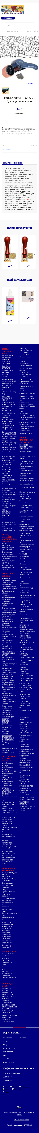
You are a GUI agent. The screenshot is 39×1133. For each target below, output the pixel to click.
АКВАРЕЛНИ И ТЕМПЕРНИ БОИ (8, 425)
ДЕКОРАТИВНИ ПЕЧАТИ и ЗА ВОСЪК (25, 782)
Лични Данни (8, 1062)
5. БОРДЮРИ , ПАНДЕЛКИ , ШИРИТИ (25, 669)
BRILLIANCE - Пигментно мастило (9, 831)
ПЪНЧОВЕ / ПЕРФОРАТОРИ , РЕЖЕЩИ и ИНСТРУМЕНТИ (26, 730)
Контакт (6, 1055)
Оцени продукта (6, 149)
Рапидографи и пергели (25, 557)
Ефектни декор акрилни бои (7, 463)
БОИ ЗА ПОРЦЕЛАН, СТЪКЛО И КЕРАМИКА (6, 513)
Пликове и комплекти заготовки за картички (9, 798)
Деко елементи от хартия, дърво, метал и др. (27, 620)
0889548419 (9, 18)
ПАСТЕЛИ (23, 476)
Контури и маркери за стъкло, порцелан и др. (9, 524)
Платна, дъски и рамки (25, 358)
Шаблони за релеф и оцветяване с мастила (27, 714)
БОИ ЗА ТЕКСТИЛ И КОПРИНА (9, 481)
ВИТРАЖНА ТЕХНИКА (6, 733)
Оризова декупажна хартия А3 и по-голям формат (9, 582)
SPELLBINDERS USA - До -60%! (26, 637)
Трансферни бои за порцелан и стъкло (8, 529)
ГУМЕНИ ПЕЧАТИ (26, 786)
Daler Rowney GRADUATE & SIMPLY (7, 398)
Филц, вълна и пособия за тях (7, 707)
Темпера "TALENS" (9, 449)
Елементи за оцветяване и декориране (6, 936)
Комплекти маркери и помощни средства (27, 516)
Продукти (5, 971)
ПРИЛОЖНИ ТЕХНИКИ (7, 575)
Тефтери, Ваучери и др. (9, 978)
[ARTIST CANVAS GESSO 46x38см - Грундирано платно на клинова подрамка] (27, 297)
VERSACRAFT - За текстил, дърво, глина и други (8, 819)
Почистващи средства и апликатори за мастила (27, 808)
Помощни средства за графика (27, 457)
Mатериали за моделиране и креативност (7, 930)
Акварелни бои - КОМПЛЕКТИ (8, 429)
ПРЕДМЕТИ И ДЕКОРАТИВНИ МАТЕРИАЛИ (7, 676)
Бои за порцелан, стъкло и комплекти (9, 519)
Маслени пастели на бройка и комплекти (27, 479)
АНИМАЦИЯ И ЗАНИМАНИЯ (8, 869)
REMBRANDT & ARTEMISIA (8, 371)
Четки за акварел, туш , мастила (8, 548)
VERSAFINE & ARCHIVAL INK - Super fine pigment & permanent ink (9, 846)
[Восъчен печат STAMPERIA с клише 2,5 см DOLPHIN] (10, 249)
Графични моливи (26, 451)
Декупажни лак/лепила (7, 604)
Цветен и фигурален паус (27, 578)
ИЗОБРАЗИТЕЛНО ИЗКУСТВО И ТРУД (9, 995)
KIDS (4, 969)
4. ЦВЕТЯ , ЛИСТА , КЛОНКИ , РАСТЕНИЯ (27, 662)
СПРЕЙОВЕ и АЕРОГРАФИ (7, 476)
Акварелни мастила (9, 447)
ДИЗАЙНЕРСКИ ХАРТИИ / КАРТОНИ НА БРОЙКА (8, 776)
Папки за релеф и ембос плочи (26, 723)
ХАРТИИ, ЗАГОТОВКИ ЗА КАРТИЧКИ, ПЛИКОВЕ (8, 791)
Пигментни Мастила (9, 857)
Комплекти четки (8, 565)
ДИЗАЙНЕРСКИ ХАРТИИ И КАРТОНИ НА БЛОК (9, 769)
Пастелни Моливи (26, 473)
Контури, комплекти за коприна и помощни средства (9, 490)
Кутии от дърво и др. (9, 680)
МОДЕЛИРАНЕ (7, 634)
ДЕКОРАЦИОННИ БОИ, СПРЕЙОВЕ (8, 457)
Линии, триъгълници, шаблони (24, 563)
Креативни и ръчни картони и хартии (26, 568)
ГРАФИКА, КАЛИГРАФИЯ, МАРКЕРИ (26, 440)
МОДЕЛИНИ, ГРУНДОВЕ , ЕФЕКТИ (6, 471)
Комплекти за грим (8, 920)
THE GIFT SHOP (9, 951)
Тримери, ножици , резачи (26, 736)
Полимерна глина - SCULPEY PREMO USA (8, 659)
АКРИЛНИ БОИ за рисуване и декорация (8, 415)
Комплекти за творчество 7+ (7, 946)
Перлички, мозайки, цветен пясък (27, 605)
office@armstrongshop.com (13, 1073)
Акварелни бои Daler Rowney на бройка (9, 437)
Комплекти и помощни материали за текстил (9, 505)
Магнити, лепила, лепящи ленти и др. (27, 587)
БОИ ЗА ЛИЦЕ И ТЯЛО (8, 910)
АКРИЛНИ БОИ (7, 383)
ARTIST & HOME (8, 954)
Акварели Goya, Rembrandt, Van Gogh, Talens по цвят (9, 443)
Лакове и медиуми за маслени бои (27, 418)
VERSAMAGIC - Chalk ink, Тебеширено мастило (9, 825)
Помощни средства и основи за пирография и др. (9, 750)
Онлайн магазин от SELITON (19, 1125)
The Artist (5, 956)
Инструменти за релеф (25, 718)
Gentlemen (5, 967)
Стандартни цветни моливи (26, 467)
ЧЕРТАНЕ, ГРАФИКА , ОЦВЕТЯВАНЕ (7, 1000)
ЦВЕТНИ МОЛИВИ (26, 464)
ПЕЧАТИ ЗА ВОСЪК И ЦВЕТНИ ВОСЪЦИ (27, 798)
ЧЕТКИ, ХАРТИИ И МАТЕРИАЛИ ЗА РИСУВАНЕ (9, 538)
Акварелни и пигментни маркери (27, 525)
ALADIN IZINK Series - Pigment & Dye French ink (8, 853)
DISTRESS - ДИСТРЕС (6, 839)
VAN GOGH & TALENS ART (7, 376)
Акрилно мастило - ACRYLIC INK (8, 420)
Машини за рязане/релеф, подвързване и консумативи (27, 631)
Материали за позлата (6, 728)
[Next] (34, 253)
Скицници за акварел (27, 393)
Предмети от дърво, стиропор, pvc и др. (9, 684)
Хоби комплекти (7, 883)
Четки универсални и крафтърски (9, 557)
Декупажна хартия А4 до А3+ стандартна (8, 593)
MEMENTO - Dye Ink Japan (9, 814)
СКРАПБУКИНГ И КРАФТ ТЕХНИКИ (18, 31)
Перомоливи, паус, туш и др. (8, 568)
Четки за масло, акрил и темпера (7, 553)
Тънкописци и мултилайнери (25, 502)
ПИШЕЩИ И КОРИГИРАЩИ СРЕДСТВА (7, 1011)
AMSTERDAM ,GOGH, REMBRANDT (7, 409)
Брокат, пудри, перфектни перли (26, 601)
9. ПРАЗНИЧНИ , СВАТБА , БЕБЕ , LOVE (26, 690)
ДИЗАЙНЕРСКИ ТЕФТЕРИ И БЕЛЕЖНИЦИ (8, 784)
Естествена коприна (9, 494)
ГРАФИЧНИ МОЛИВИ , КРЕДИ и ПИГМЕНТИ (27, 447)
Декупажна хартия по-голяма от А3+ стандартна (8, 599)
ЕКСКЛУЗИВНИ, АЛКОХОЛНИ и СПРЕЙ (8, 862)
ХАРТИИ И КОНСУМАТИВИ (8, 1020)
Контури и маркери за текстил (9, 500)
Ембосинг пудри (25, 710)
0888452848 (7, 1080)
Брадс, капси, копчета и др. (24, 591)
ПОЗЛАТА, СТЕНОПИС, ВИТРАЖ (6, 721)
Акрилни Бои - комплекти (7, 386)
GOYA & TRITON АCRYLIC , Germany (9, 403)
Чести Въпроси (9, 1048)
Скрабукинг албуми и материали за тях (27, 596)
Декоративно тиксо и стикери (27, 610)
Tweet (30, 83)
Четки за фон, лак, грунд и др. (8, 562)
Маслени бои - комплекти (7, 358)
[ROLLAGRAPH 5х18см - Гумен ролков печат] (19, 57)
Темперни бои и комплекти (7, 453)
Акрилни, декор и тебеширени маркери (27, 529)
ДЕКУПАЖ (6, 578)
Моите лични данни (21, 1120)
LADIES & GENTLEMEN (7, 961)
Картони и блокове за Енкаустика (9, 631)
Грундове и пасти (26, 433)
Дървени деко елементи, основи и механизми (9, 695)
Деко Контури (7, 467)
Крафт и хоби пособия (24, 741)
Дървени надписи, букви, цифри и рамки (8, 689)
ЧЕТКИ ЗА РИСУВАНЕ (6, 545)
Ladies (4, 964)
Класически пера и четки (26, 541)
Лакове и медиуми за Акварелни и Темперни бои (27, 428)
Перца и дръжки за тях (26, 536)
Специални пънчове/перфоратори (27, 754)
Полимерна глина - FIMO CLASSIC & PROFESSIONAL (8, 647)
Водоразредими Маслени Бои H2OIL (9, 380)
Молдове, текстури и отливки (9, 665)
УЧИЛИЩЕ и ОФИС (7, 985)
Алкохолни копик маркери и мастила (26, 506)
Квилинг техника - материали (8, 906)
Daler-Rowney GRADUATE (6, 367)
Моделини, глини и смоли (9, 637)
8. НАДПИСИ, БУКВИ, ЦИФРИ (26, 684)
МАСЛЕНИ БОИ (7, 355)
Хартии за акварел (26, 379)
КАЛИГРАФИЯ (25, 533)
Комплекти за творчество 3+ (7, 942)
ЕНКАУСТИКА (7, 619)
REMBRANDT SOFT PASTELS (27, 488)
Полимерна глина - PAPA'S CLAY (8, 641)
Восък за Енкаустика (9, 627)
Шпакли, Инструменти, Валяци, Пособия (26, 363)
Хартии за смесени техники (26, 387)
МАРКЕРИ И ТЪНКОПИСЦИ (25, 498)
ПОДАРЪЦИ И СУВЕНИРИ (7, 974)
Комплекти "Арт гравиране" (7, 886)
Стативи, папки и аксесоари (26, 369)
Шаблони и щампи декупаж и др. (8, 616)
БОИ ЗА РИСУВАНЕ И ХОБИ (8, 351)
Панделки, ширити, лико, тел (27, 615)
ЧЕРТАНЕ (23, 554)
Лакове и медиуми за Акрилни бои (27, 423)
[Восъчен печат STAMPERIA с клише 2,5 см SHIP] (27, 249)
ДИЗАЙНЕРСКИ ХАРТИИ (8, 764)
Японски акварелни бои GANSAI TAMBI (9, 433)
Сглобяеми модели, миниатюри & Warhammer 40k (8, 900)
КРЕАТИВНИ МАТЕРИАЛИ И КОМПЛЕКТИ (7, 924)
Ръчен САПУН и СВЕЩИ (7, 895)
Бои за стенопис (7, 725)
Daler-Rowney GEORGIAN (6, 363)
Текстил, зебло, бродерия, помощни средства (9, 701)
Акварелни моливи (26, 470)
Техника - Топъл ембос (25, 706)
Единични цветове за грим (9, 914)
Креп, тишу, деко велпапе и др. (26, 573)
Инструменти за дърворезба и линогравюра (7, 744)
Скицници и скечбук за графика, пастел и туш (27, 398)
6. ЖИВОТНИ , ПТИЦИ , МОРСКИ (26, 675)
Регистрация (8, 1052)
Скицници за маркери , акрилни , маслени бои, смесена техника (27, 405)
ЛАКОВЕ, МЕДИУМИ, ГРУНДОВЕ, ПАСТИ (27, 413)
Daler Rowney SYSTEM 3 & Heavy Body (9, 392)
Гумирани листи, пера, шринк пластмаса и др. (8, 712)
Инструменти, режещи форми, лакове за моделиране (9, 670)
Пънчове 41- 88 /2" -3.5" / (26, 776)
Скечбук (22, 391)
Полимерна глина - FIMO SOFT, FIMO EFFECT (8, 653)
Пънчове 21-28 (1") (26, 768)
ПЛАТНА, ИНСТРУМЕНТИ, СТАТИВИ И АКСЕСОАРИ (26, 352)
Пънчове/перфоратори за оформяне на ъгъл (26, 760)
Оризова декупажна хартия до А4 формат (9, 587)
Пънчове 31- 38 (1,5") (25, 771)
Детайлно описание (12, 163)
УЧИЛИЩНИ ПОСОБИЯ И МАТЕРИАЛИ (7, 990)
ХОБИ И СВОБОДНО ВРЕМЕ (9, 874)
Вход (5, 1045)
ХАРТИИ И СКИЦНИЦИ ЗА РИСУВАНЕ (25, 375)
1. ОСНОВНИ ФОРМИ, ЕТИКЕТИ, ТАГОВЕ (27, 642)
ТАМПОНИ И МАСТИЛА (24, 803)
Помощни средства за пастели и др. (27, 493)
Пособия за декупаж (9, 612)
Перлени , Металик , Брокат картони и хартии (9, 804)
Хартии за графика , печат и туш (27, 382)
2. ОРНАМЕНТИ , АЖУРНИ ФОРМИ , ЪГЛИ (27, 649)
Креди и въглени (25, 454)
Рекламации (7, 1038)
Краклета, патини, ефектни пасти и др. (9, 609)
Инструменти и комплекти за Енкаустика (7, 623)
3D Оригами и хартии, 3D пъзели (8, 891)
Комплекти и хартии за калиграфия (27, 546)
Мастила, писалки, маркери (26, 550)
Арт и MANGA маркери (25, 520)
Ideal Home (6, 958)
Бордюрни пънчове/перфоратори (27, 750)
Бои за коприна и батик (8, 485)
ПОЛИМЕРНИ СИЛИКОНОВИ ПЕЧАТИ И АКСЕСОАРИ (25, 791)
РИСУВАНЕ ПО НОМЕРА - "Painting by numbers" (9, 878)
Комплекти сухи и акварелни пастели (26, 484)
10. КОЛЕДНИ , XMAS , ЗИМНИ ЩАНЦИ (25, 696)
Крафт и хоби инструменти (24, 745)
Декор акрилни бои (9, 460)
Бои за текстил (7, 497)
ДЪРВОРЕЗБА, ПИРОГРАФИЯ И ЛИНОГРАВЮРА (8, 738)
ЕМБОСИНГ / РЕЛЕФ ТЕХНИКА (26, 702)
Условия (23, 1038)
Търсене (6, 1059)
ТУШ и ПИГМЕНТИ (27, 461)
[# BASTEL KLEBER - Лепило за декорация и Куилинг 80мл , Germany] (10, 302)
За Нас (5, 1041)
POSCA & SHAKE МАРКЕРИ (26, 511)
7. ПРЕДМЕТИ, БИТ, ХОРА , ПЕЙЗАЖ (27, 679)
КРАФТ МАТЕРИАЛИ (25, 582)
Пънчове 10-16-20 (26, 765)
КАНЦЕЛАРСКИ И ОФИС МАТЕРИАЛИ (9, 1006)
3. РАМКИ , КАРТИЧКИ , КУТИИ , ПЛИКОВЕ (27, 656)
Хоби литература (8, 717)
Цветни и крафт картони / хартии (8, 809)
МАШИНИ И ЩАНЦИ (24, 626)
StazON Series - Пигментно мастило (9, 835)
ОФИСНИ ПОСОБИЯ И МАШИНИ (9, 1016)
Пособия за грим (8, 917)
